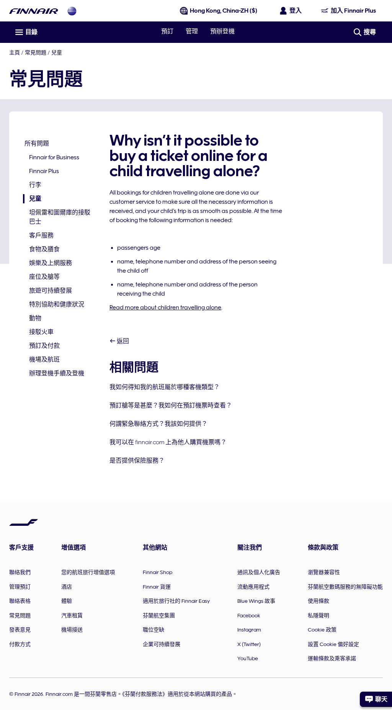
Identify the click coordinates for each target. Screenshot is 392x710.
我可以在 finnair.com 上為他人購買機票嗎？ (168, 442)
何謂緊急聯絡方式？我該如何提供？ (158, 423)
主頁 (14, 52)
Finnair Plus (44, 171)
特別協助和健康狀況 (56, 304)
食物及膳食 (44, 249)
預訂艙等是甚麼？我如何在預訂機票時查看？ (170, 405)
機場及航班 (44, 359)
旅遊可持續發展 (50, 290)
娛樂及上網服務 (50, 263)
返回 (122, 341)
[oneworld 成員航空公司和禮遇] (72, 11)
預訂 (167, 31)
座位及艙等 (44, 276)
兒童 (56, 52)
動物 (35, 318)
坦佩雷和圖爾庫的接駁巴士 (59, 217)
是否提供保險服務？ (137, 460)
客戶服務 (41, 235)
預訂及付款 (44, 345)
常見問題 (35, 52)
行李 (35, 185)
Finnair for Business (54, 157)
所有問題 (36, 143)
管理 (192, 31)
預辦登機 (222, 31)
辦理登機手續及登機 (56, 373)
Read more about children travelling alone (165, 307)
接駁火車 (41, 332)
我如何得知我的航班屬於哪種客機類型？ (164, 387)
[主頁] (33, 11)
